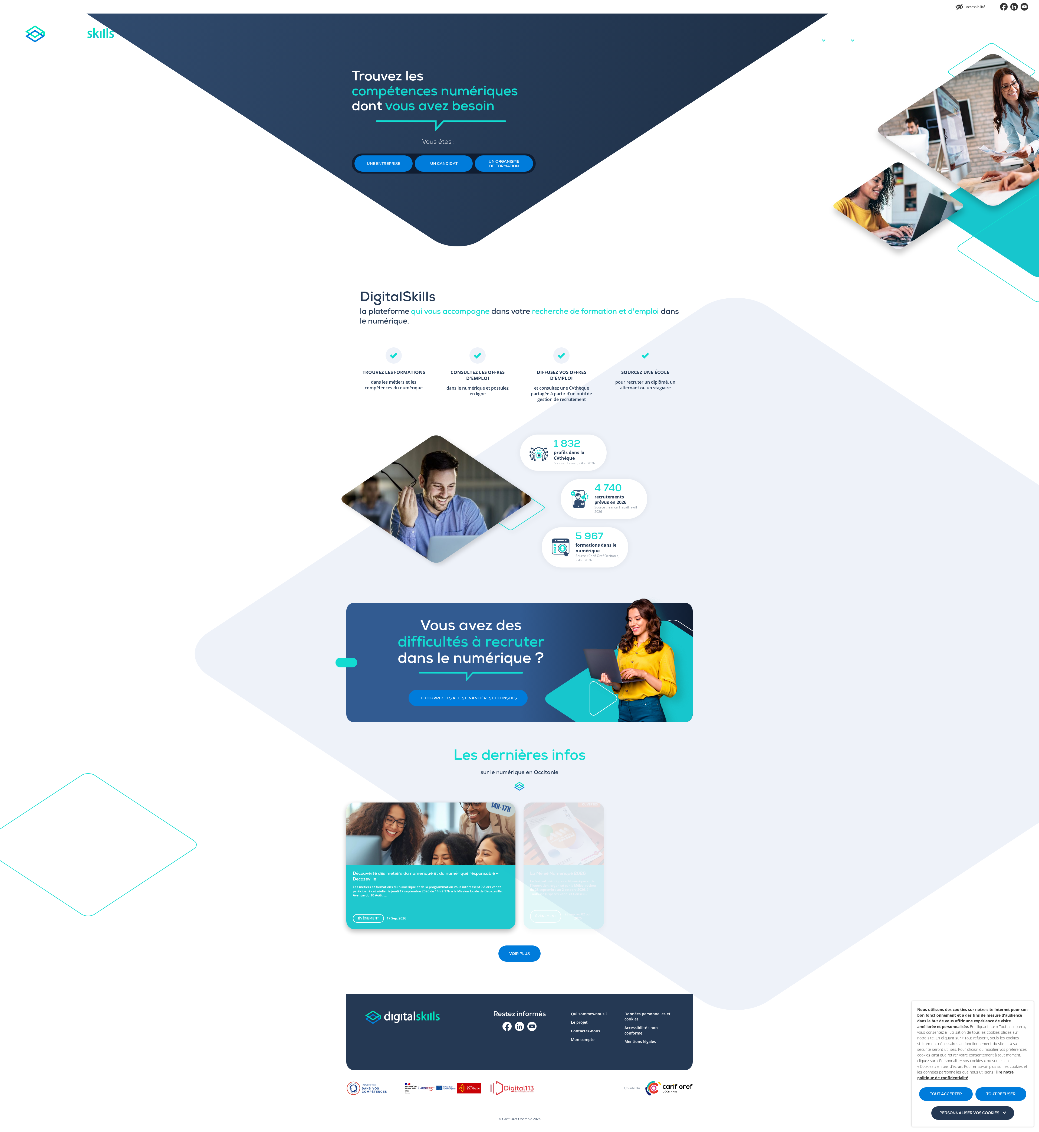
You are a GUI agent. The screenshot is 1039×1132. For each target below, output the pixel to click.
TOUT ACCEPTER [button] (946, 1094)
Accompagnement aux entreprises (889, 32)
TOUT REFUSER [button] (1000, 1094)
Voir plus (519, 954)
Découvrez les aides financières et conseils (468, 698)
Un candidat (444, 164)
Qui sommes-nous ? (589, 1013)
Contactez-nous (585, 1030)
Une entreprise (383, 164)
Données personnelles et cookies (647, 1016)
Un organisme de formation (504, 164)
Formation (823, 32)
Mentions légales (640, 1041)
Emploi (852, 32)
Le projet (977, 32)
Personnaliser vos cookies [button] (969, 1113)
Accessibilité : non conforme (641, 1030)
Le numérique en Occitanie (938, 32)
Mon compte (1010, 32)
